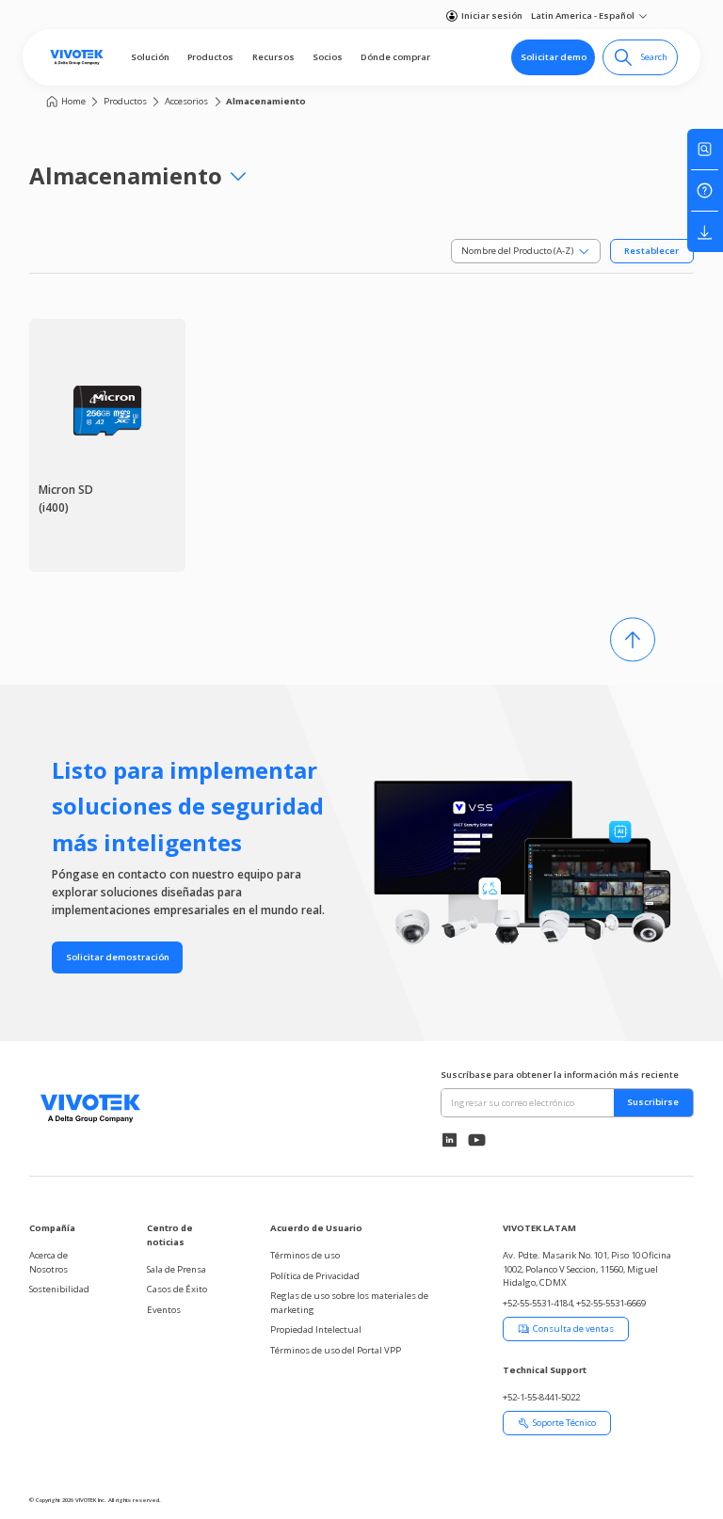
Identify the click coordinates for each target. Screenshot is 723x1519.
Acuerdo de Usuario (316, 1228)
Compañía (52, 1228)
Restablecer (651, 251)
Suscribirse (653, 1102)
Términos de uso (305, 1255)
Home (73, 101)
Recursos (273, 57)
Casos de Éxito (177, 1289)
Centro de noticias (170, 1234)
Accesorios (186, 101)
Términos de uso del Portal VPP (335, 1350)
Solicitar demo (553, 57)
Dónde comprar (395, 57)
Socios (328, 57)
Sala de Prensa (176, 1269)
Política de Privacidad (315, 1276)
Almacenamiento (266, 101)
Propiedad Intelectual (316, 1329)
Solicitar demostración (117, 957)
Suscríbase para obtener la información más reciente (560, 1074)
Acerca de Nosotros (48, 1261)
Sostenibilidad (59, 1289)
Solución (150, 57)
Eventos (164, 1310)
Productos (210, 57)
